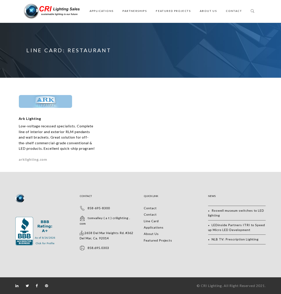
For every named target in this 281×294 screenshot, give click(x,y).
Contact (234, 11)
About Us (208, 11)
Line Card (151, 221)
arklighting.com (33, 159)
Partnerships (134, 11)
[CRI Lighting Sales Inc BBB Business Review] (35, 219)
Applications (102, 11)
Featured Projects (173, 11)
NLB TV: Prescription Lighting (235, 239)
